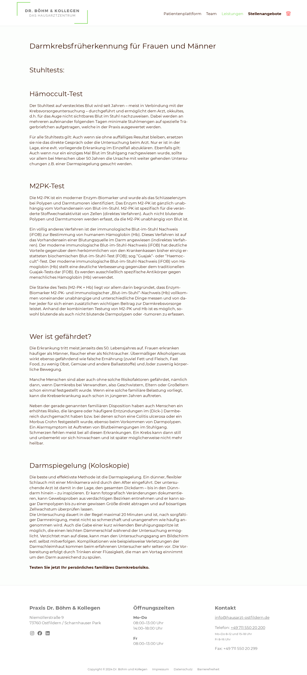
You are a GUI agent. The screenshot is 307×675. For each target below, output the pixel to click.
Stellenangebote (264, 13)
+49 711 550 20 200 (248, 627)
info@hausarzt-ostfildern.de (242, 617)
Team (211, 13)
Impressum (160, 669)
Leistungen (232, 13)
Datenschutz (183, 669)
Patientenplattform (182, 13)
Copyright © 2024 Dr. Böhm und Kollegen (117, 669)
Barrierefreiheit (208, 669)
